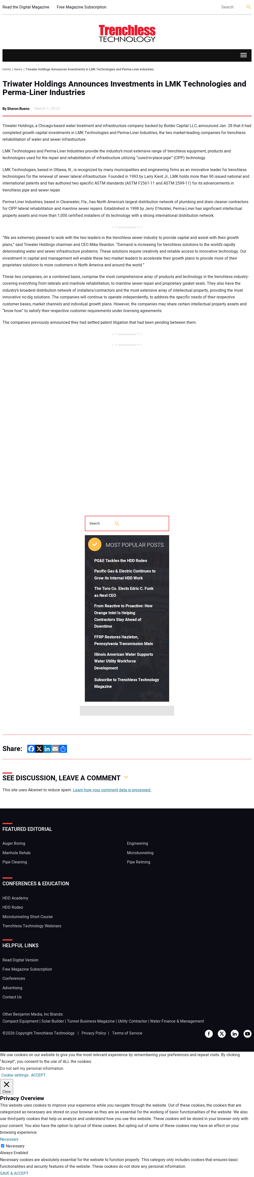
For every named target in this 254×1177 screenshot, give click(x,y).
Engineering (137, 844)
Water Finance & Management (177, 1021)
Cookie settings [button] (15, 1075)
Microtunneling (140, 853)
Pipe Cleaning (14, 862)
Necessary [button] (9, 1139)
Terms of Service (127, 1033)
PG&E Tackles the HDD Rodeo (120, 561)
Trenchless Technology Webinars (31, 926)
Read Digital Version (20, 960)
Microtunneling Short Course (27, 917)
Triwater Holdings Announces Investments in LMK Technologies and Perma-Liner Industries (124, 88)
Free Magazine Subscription (81, 7)
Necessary (15, 1146)
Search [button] (249, 7)
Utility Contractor (132, 1021)
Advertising (12, 988)
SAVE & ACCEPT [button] (14, 1174)
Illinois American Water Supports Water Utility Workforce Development (123, 661)
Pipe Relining (138, 862)
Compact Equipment (20, 1021)
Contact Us (12, 997)
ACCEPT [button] (38, 1075)
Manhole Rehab (16, 853)
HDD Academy (15, 898)
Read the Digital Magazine (25, 7)
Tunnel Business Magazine (91, 1021)
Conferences (13, 979)
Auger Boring (13, 844)
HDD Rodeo (12, 907)
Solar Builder (52, 1021)
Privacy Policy (94, 1033)
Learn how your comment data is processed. (112, 790)
